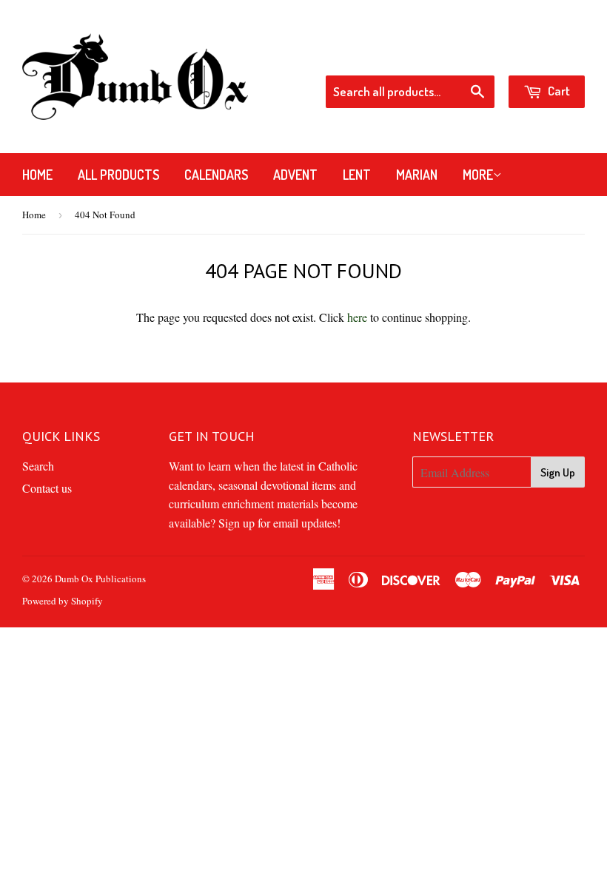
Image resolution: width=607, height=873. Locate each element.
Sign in (466, 55)
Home (37, 174)
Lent (357, 174)
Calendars (216, 174)
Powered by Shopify (62, 600)
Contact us (47, 488)
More (478, 174)
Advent (295, 174)
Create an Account (544, 55)
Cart (558, 90)
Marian (416, 174)
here (357, 317)
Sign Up (557, 472)
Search (38, 465)
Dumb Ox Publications (100, 578)
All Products (118, 174)
